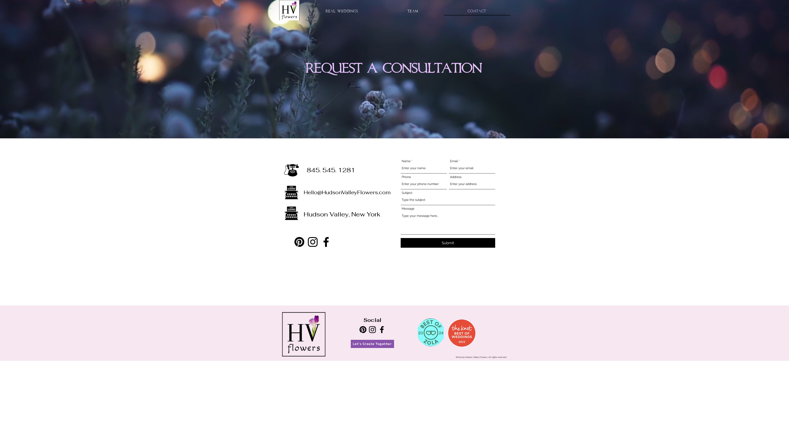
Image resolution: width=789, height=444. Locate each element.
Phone (406, 177)
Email (454, 161)
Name (406, 161)
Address (455, 177)
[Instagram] (312, 242)
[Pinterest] (299, 242)
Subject (407, 192)
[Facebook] (326, 242)
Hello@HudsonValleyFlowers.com (347, 192)
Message (408, 208)
